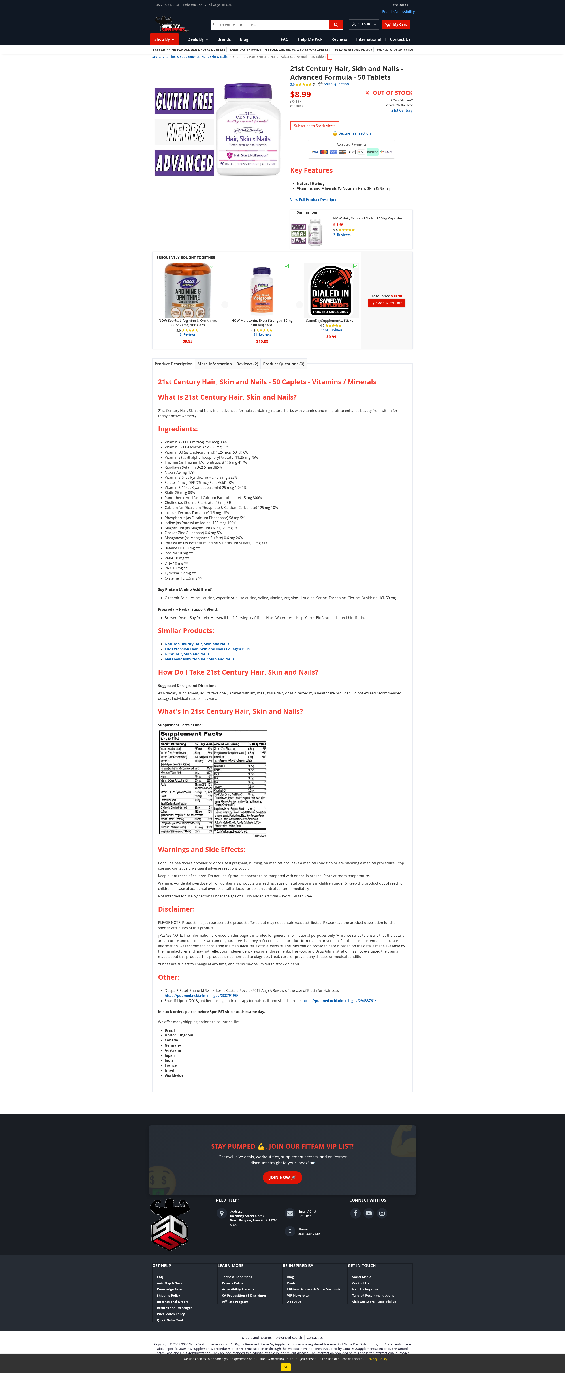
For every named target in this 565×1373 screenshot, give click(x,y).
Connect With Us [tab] (367, 1200)
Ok (285, 1366)
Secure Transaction (355, 133)
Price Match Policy (171, 1314)
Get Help (305, 1216)
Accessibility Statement (240, 1289)
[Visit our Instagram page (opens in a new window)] (382, 1213)
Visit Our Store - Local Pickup (374, 1302)
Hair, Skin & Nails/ (215, 56)
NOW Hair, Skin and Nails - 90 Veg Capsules (367, 218)
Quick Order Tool (170, 1320)
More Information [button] (215, 363)
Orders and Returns (257, 1337)
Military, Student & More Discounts (314, 1289)
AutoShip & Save (169, 1283)
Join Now (282, 1177)
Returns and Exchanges (174, 1308)
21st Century (402, 110)
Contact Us (360, 1283)
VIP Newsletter (298, 1295)
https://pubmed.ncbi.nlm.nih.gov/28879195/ (201, 995)
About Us (294, 1302)
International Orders (172, 1302)
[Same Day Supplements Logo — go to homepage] (178, 24)
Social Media (361, 1277)
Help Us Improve (365, 1289)
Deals (291, 1283)
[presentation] (173, 363)
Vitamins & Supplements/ (181, 56)
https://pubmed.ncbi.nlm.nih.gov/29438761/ (339, 1000)
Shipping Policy (168, 1295)
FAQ (160, 1277)
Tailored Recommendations (373, 1295)
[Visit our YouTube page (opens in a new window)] (369, 1213)
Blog (290, 1277)
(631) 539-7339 (309, 1234)
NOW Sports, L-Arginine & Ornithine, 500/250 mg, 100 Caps (188, 322)
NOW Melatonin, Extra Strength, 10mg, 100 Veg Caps (262, 322)
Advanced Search (289, 1337)
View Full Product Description (315, 199)
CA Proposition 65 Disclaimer (244, 1295)
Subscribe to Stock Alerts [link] (314, 125)
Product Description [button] (174, 363)
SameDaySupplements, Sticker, (331, 320)
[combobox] (277, 25)
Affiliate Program (235, 1302)
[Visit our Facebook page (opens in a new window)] (355, 1213)
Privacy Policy (232, 1283)
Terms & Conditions (237, 1277)
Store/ (157, 56)
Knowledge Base (169, 1289)
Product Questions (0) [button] (283, 363)
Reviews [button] (247, 363)
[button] (169, 4)
